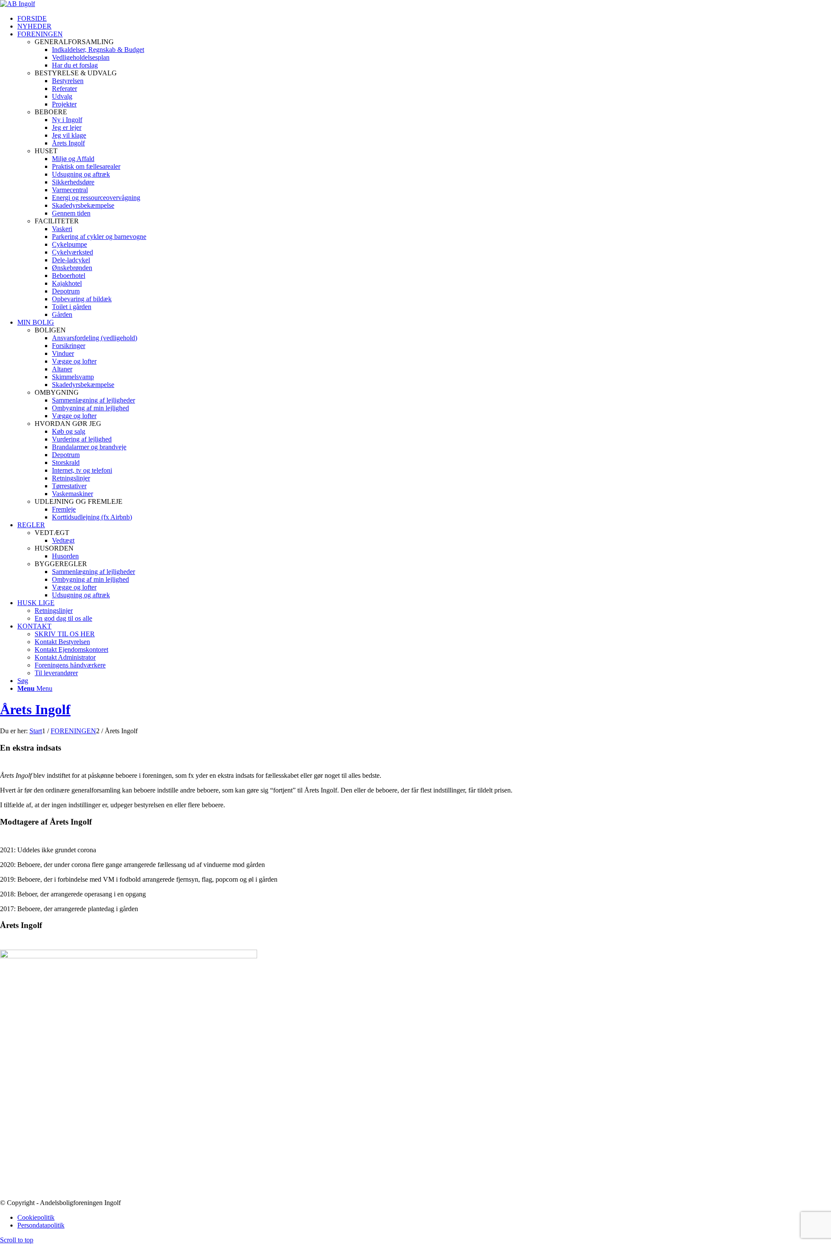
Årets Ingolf (35, 709)
